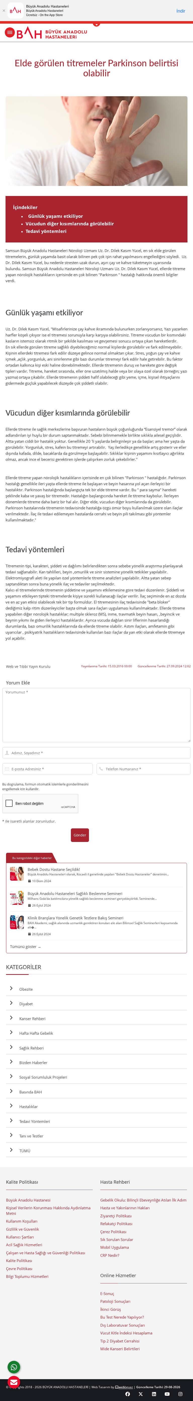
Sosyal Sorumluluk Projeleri (42, 1077)
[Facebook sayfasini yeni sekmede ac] (127, 1394)
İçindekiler (25, 207)
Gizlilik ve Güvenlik (22, 1229)
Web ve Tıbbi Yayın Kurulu (28, 666)
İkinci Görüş (110, 1309)
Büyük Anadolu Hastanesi (28, 1200)
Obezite (25, 989)
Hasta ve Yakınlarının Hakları (125, 1207)
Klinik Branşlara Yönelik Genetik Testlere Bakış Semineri (75, 917)
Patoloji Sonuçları (115, 1301)
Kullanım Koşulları (21, 1221)
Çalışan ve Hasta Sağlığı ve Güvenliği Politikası (45, 1252)
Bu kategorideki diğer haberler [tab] (32, 858)
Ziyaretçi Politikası (116, 1215)
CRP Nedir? (109, 1255)
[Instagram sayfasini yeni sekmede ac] (180, 1394)
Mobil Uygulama (114, 1247)
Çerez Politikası (113, 1231)
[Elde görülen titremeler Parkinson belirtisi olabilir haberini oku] (96, 141)
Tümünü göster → (25, 946)
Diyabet (25, 1003)
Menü (10, 32)
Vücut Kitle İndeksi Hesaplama (126, 1332)
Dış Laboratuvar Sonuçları (122, 1325)
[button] (14, 1382)
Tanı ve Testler (30, 1135)
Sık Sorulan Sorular (116, 1239)
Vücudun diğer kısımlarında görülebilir (70, 224)
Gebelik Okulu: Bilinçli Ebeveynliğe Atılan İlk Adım (143, 1200)
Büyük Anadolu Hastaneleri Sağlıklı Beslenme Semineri (75, 893)
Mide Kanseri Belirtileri (120, 1348)
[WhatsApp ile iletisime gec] (14, 1367)
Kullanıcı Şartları (20, 1236)
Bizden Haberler (32, 1062)
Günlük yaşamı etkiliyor (54, 216)
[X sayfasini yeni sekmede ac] (141, 1394)
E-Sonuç (107, 1293)
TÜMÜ (23, 1150)
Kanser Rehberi (31, 1018)
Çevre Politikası (19, 1268)
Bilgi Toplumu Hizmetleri (27, 1276)
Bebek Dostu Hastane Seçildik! (54, 869)
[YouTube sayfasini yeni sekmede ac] (167, 1394)
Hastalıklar (27, 1106)
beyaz (126, 1387)
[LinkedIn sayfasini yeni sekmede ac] (154, 1394)
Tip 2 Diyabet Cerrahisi (119, 1340)
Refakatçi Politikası (116, 1223)
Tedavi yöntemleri (46, 231)
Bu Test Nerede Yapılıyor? (122, 1317)
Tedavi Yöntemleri (33, 1121)
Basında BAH (29, 1091)
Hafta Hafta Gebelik (35, 1033)
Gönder (80, 835)
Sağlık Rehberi (30, 1047)
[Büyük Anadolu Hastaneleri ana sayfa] (96, 32)
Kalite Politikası (19, 1260)
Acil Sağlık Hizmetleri (24, 1244)
